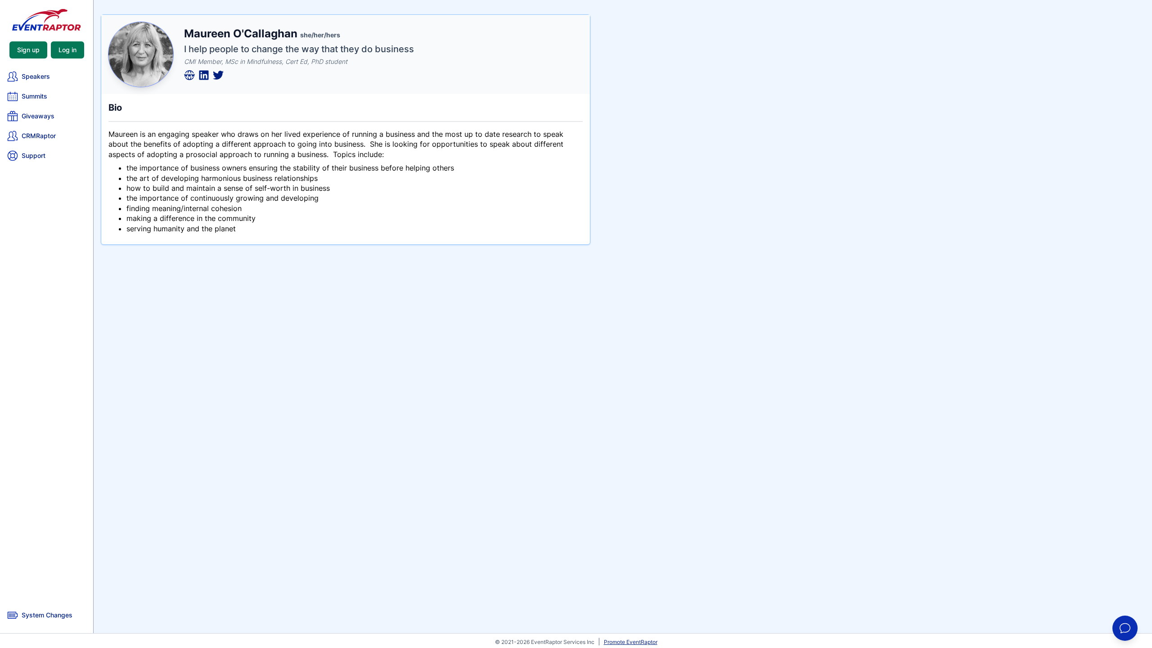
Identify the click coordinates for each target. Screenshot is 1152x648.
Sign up (28, 50)
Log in (67, 50)
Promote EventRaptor (630, 642)
